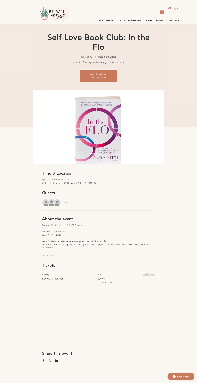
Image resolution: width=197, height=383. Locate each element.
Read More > (47, 255)
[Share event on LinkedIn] (56, 360)
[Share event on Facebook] (43, 360)
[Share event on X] (50, 360)
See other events (98, 77)
